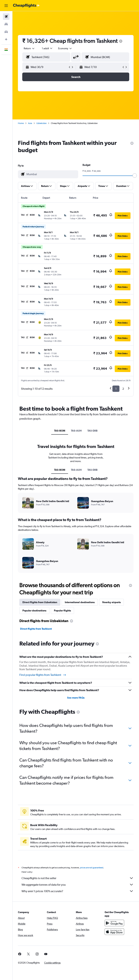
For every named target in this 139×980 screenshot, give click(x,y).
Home (21, 123)
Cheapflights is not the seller (39, 878)
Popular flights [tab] (62, 610)
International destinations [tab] (80, 602)
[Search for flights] (6, 16)
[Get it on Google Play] (114, 923)
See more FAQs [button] (76, 697)
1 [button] (116, 388)
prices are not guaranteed (91, 867)
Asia (30, 123)
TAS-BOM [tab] (59, 430)
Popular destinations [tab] (34, 610)
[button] (6, 6)
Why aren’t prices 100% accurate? (42, 891)
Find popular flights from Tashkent (40, 675)
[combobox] (65, 48)
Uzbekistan (41, 123)
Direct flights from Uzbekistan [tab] (39, 602)
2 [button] (123, 388)
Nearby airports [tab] (111, 602)
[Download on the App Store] (114, 931)
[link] (20, 954)
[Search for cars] (6, 31)
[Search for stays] (6, 24)
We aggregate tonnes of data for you (44, 884)
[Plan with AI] (6, 39)
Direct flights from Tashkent (36, 628)
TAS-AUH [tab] (76, 430)
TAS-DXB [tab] (92, 430)
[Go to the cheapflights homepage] (26, 5)
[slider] (134, 175)
